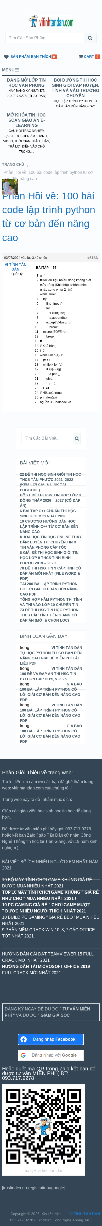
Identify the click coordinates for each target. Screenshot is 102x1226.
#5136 (92, 258)
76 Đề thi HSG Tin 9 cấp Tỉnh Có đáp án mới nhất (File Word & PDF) (50, 573)
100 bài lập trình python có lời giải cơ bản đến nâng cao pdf (50, 736)
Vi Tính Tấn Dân (67, 648)
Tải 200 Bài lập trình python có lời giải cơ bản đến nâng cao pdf (49, 589)
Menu (8, 70)
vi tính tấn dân (84, 1214)
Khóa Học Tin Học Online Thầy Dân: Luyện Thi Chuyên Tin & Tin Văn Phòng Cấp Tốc (51, 542)
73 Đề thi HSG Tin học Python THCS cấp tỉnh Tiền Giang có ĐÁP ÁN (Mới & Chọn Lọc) (49, 615)
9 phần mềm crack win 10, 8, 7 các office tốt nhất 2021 (48, 933)
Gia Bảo (74, 684)
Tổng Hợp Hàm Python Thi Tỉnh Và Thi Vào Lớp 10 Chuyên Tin (51, 602)
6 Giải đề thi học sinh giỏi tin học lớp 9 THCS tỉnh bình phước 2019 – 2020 (49, 557)
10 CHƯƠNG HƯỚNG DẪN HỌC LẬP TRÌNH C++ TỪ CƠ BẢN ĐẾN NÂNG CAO (49, 526)
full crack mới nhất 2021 (46, 969)
